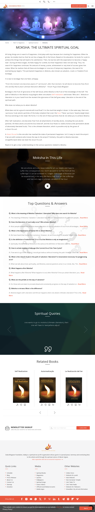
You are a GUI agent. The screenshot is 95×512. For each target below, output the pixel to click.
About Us (10, 480)
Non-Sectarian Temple (73, 480)
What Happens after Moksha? (21, 268)
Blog (8, 475)
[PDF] (17, 405)
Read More (84, 218)
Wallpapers (40, 480)
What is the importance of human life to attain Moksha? (30, 231)
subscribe (83, 428)
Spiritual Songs (41, 482)
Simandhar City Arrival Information (77, 489)
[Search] (88, 6)
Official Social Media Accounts (45, 487)
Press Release (11, 477)
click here (59, 507)
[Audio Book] (25, 405)
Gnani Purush (12, 134)
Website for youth (72, 475)
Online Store (70, 473)
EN (54, 1)
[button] (13, 509)
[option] (47, 173)
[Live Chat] (44, 1)
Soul (59, 113)
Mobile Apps (40, 489)
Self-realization (57, 95)
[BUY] (53, 405)
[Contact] (49, 1)
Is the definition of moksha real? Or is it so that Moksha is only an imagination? (38, 239)
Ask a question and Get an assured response (46, 459)
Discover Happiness (79, 6)
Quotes (38, 477)
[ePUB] (21, 405)
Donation (10, 487)
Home (7, 43)
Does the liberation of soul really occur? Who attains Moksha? (32, 222)
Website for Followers (73, 487)
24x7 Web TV (70, 482)
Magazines (39, 475)
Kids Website (70, 477)
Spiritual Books (41, 473)
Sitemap (9, 484)
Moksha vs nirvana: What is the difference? (25, 288)
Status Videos (40, 484)
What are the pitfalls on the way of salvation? (26, 280)
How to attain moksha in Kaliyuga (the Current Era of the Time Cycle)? (35, 248)
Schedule (9, 473)
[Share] (40, 1)
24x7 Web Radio (71, 484)
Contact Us (10, 482)
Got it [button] (86, 508)
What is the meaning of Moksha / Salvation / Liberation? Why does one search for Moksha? (43, 213)
